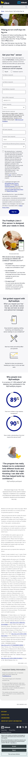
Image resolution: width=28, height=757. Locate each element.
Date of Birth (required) (8, 97)
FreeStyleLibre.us (6, 676)
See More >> (13, 742)
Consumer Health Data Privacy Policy (14, 189)
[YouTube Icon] (26, 727)
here (10, 174)
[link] (2, 11)
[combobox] (14, 107)
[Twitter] (23, 727)
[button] (26, 7)
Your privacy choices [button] (14, 754)
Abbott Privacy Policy (12, 191)
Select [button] (5, 107)
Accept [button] (14, 746)
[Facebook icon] (17, 727)
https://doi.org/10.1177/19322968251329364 (12, 645)
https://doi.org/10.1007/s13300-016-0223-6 (11, 658)
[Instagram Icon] (20, 727)
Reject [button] (14, 750)
